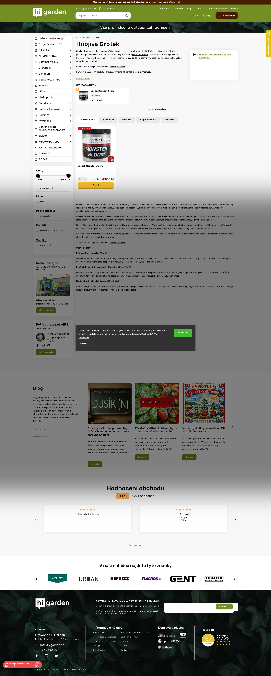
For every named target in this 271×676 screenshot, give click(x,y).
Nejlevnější (108, 119)
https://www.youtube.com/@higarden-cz (57, 656)
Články (124, 646)
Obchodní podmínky (130, 637)
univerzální (47, 216)
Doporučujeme (87, 119)
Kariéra (234, 8)
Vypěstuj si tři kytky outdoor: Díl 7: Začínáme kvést (203, 430)
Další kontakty (46, 352)
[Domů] (77, 36)
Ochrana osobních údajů (104, 641)
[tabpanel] (110, 426)
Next (232, 426)
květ (44, 201)
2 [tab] (46, 436)
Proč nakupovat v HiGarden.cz (134, 632)
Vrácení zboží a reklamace (104, 637)
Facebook (37, 656)
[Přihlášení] (206, 15)
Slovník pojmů (99, 650)
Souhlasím (183, 332)
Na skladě (46, 188)
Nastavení (83, 343)
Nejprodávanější (148, 119)
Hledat (126, 15)
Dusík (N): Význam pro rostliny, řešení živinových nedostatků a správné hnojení (108, 431)
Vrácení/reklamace (218, 8)
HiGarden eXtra (100, 632)
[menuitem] (52, 38)
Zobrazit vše (39, 429)
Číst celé (95, 464)
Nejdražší (127, 119)
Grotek (45, 245)
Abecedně (169, 119)
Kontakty (165, 8)
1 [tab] (37, 436)
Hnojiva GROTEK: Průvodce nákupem (215, 56)
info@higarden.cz (60, 334)
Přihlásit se (224, 607)
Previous (82, 426)
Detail (96, 185)
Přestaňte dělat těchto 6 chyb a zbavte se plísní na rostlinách (156, 430)
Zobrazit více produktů (157, 109)
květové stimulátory (51, 230)
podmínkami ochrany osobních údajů (142, 606)
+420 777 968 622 (57, 339)
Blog (189, 8)
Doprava (200, 8)
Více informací (46, 310)
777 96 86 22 (49, 649)
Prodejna (178, 8)
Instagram (46, 656)
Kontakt (124, 650)
